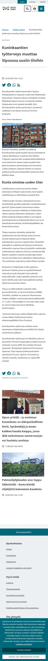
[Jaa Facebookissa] (9, 86)
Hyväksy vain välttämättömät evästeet (24, 657)
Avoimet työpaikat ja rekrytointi (18, 568)
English (42, 2)
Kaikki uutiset (19, 29)
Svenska (32, 2)
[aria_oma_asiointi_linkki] (35, 9)
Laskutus (9, 583)
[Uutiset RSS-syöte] (18, 86)
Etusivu (5, 29)
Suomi (22, 2)
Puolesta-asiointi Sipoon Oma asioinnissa (22, 608)
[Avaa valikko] (41, 9)
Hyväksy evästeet (24, 650)
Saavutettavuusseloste (15, 595)
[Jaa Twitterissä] (4, 86)
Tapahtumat (11, 562)
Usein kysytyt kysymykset (16, 601)
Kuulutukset (11, 555)
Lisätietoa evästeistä (24, 644)
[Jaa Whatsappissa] (14, 86)
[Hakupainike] (27, 9)
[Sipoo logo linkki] (9, 10)
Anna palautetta (23, 532)
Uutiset (9, 549)
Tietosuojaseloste (13, 589)
